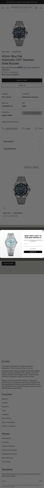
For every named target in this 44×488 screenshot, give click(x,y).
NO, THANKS (33, 248)
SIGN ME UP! (33, 251)
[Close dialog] (42, 231)
